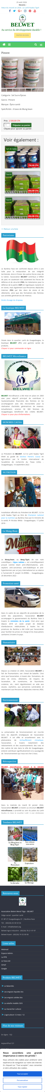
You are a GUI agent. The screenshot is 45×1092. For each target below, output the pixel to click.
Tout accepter (22, 1074)
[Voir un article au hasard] (41, 44)
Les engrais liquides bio (13, 992)
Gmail (3, 965)
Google (4, 968)
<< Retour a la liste (9, 229)
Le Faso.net (5, 961)
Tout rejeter (22, 1087)
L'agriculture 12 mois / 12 (14, 1015)
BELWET (22, 25)
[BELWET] (4, 44)
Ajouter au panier (22, 125)
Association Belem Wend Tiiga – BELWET (17, 911)
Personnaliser (22, 1080)
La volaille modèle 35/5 (13, 1003)
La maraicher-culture (12, 1009)
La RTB (4, 957)
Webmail (4, 949)
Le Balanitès (9, 986)
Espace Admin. (7, 953)
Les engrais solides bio (13, 997)
